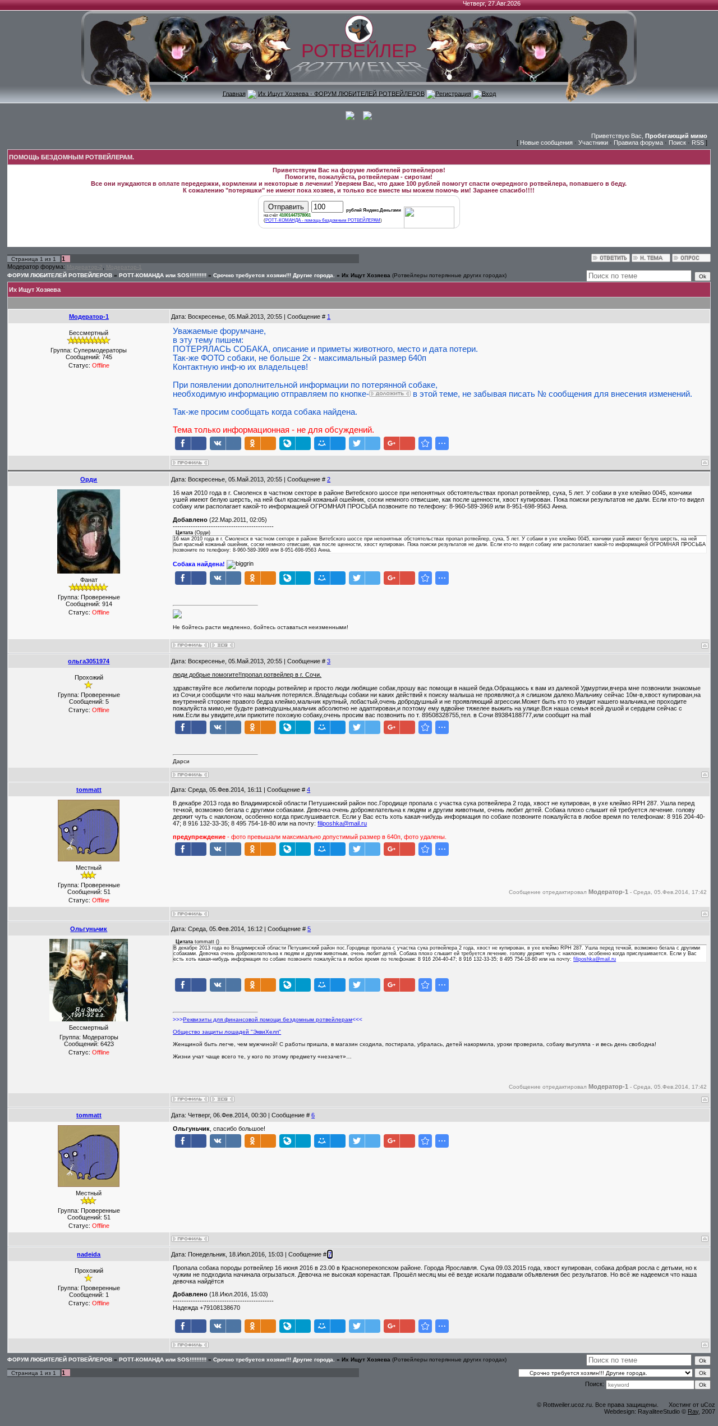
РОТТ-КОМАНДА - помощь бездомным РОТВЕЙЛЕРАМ (322, 220)
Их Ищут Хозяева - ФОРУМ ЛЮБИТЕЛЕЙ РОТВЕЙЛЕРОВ (341, 93)
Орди (88, 479)
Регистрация (453, 93)
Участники (593, 142)
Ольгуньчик (88, 928)
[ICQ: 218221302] (222, 1099)
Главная (234, 93)
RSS (698, 142)
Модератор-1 (124, 267)
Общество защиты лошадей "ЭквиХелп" (227, 1032)
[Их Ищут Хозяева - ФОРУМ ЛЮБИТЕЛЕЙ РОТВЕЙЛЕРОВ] (425, 443)
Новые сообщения (546, 142)
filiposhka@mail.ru (342, 823)
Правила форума (638, 142)
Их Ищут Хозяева (366, 275)
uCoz (708, 1404)
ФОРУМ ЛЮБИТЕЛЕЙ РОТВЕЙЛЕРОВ (59, 275)
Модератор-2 (85, 267)
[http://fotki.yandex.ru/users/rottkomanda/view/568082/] (390, 393)
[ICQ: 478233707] (222, 645)
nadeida (88, 1254)
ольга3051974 (88, 661)
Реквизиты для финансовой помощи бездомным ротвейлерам (267, 1019)
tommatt (89, 789)
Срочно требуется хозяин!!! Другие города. (274, 275)
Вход (489, 93)
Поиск (677, 142)
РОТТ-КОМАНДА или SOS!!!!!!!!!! (162, 275)
